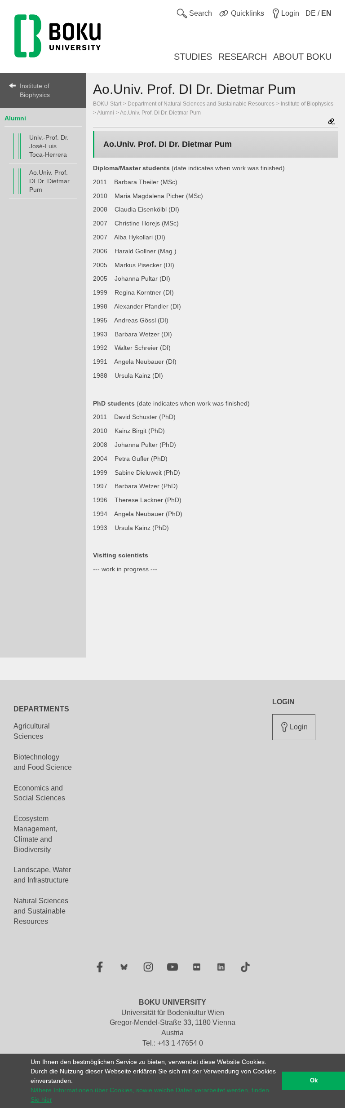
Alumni (15, 118)
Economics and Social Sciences (39, 793)
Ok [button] (314, 1080)
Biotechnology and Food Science (42, 762)
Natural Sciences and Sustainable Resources (40, 911)
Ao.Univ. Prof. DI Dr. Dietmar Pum (49, 181)
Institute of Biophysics (35, 90)
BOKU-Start (107, 104)
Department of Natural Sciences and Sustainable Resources (201, 104)
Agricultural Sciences (31, 731)
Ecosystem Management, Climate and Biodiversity (35, 834)
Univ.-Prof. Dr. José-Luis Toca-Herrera (49, 146)
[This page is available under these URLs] (331, 122)
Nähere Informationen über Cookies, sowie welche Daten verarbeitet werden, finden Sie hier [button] (150, 1094)
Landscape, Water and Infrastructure (42, 875)
